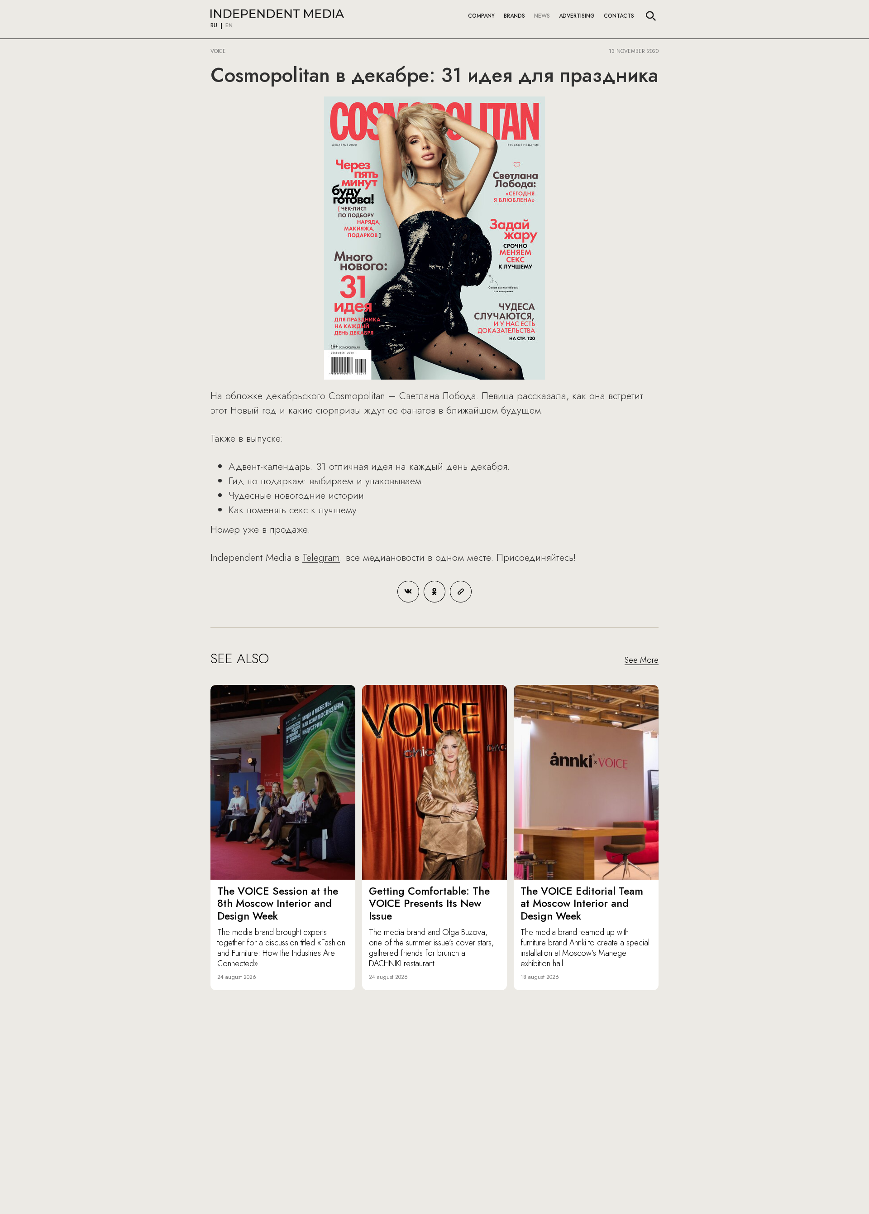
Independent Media (277, 13)
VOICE (218, 51)
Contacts (619, 16)
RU (213, 25)
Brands (514, 16)
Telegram (321, 557)
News (542, 16)
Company (481, 16)
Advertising (577, 16)
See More (642, 660)
